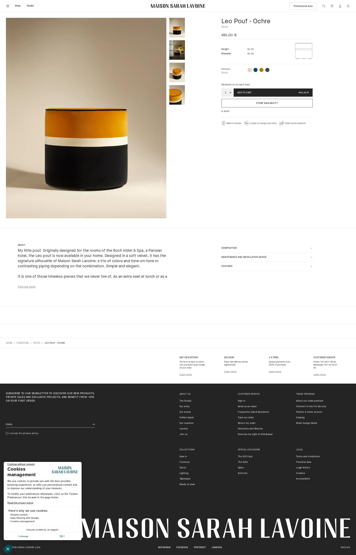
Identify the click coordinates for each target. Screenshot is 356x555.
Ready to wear (187, 484)
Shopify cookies (19, 514)
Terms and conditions (308, 457)
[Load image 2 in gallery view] (177, 50)
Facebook (182, 547)
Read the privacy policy (20, 503)
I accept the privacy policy (24, 433)
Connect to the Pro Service (311, 406)
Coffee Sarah (186, 418)
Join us (183, 434)
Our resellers (186, 423)
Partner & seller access (309, 412)
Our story (184, 406)
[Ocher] (261, 70)
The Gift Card (245, 457)
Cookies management (22, 521)
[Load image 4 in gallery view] (177, 95)
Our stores (185, 412)
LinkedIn (217, 547)
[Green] (267, 70)
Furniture (184, 462)
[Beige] (249, 70)
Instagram (164, 547)
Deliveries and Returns (250, 429)
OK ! (62, 536)
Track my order (246, 418)
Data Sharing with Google (24, 518)
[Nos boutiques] (332, 6)
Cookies (300, 473)
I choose (23, 536)
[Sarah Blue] (255, 70)
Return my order (247, 423)
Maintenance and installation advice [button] (244, 257)
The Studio (185, 401)
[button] (7, 548)
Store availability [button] (267, 103)
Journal (183, 429)
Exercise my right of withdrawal (255, 434)
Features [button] (227, 266)
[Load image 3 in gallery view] (177, 72)
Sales (241, 468)
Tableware (184, 479)
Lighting (184, 473)
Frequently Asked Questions (253, 412)
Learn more (185, 375)
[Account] (340, 6)
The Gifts (243, 462)
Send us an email (247, 406)
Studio (30, 6)
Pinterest (200, 547)
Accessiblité (303, 479)
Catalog (300, 418)
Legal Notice (303, 468)
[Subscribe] (93, 424)
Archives (243, 473)
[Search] (324, 6)
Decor (182, 468)
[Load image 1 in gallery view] (177, 27)
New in (183, 457)
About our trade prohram (309, 401)
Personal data (303, 462)
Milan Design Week (306, 423)
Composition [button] (229, 248)
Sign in (241, 401)
